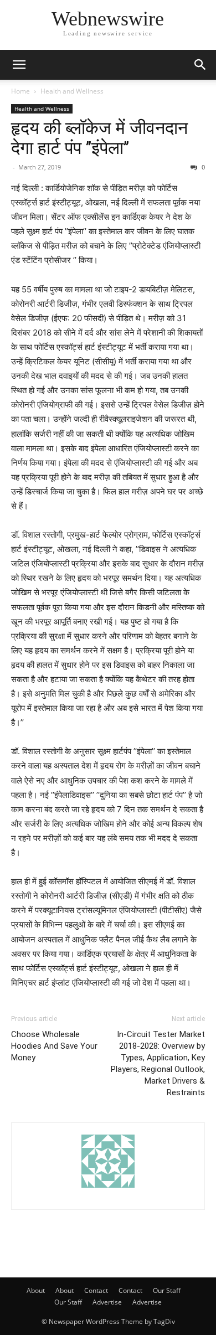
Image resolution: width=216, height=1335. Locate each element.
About (36, 1290)
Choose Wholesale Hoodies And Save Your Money (54, 1046)
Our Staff (167, 1290)
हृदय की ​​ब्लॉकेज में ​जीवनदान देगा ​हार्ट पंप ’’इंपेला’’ (99, 137)
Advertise (107, 1302)
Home (20, 91)
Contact (96, 1290)
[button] (19, 65)
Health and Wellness (72, 91)
